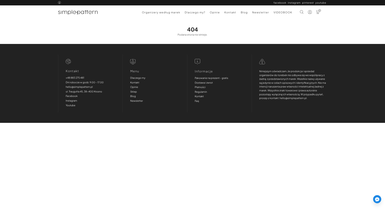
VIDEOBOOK (283, 12)
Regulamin (201, 91)
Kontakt (230, 12)
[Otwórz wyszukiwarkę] (302, 12)
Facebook (72, 96)
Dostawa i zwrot (204, 82)
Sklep (133, 91)
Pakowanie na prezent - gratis (211, 78)
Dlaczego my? (195, 12)
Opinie (215, 12)
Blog (244, 12)
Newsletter (260, 12)
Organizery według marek (161, 12)
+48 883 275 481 (75, 77)
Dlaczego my (137, 77)
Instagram (71, 100)
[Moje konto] (310, 13)
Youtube (70, 105)
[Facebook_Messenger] (377, 199)
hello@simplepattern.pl (79, 86)
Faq (197, 100)
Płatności (200, 87)
